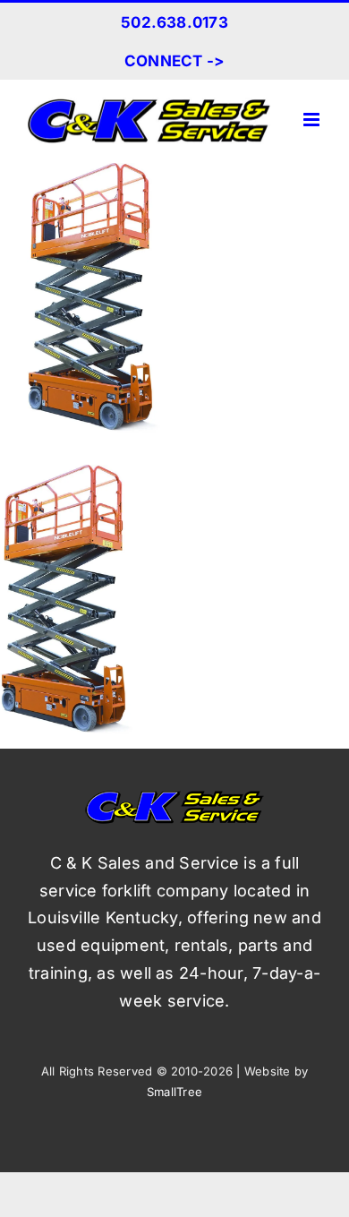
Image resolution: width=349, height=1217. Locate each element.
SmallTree (174, 1091)
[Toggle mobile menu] (312, 119)
